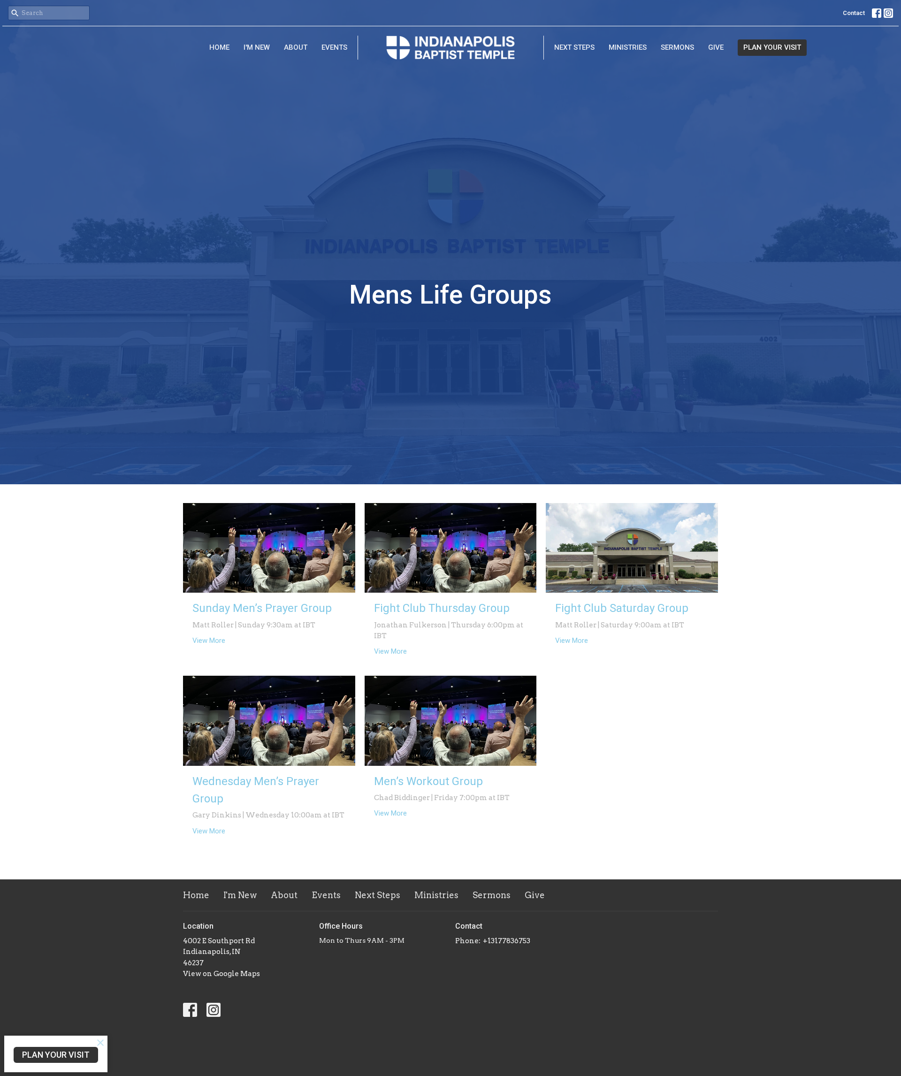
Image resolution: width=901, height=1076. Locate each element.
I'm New (257, 47)
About (295, 47)
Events (334, 47)
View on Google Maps (221, 973)
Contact (854, 12)
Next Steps (574, 47)
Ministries (628, 47)
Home (219, 47)
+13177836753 (506, 941)
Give (716, 47)
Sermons (677, 47)
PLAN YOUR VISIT (772, 47)
